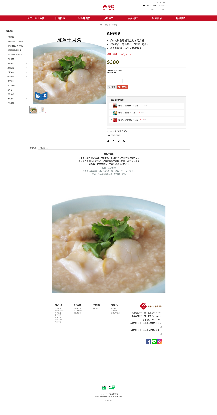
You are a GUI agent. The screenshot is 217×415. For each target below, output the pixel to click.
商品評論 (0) (44, 148)
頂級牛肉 (108, 18)
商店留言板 (77, 308)
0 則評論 (118, 131)
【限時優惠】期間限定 (15, 46)
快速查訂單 (77, 313)
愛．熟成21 (11, 85)
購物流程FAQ (59, 310)
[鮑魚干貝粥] (33, 109)
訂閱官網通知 (115, 313)
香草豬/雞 (10, 94)
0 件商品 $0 (151, 5)
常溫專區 (10, 103)
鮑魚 (118, 135)
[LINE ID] (164, 2)
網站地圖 (109, 400)
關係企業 (58, 317)
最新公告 (95, 308)
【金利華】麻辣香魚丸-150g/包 (132, 106)
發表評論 (124, 131)
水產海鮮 (133, 18)
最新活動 (58, 315)
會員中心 (114, 308)
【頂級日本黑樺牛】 (14, 50)
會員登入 (162, 5)
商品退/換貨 (78, 310)
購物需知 (181, 18)
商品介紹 (33, 148)
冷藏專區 (10, 99)
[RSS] (105, 400)
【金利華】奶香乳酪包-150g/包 (132, 120)
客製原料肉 (84, 18)
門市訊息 (58, 313)
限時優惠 (60, 18)
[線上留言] (157, 2)
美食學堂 (58, 308)
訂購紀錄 (114, 310)
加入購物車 (122, 87)
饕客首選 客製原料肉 (14, 54)
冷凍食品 (10, 81)
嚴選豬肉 (10, 68)
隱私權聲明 (58, 320)
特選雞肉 (10, 77)
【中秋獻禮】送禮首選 (15, 41)
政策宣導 (58, 322)
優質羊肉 (10, 72)
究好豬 (9, 90)
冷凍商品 (157, 18)
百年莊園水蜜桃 (36, 18)
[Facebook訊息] (160, 2)
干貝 (113, 135)
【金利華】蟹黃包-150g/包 (130, 113)
